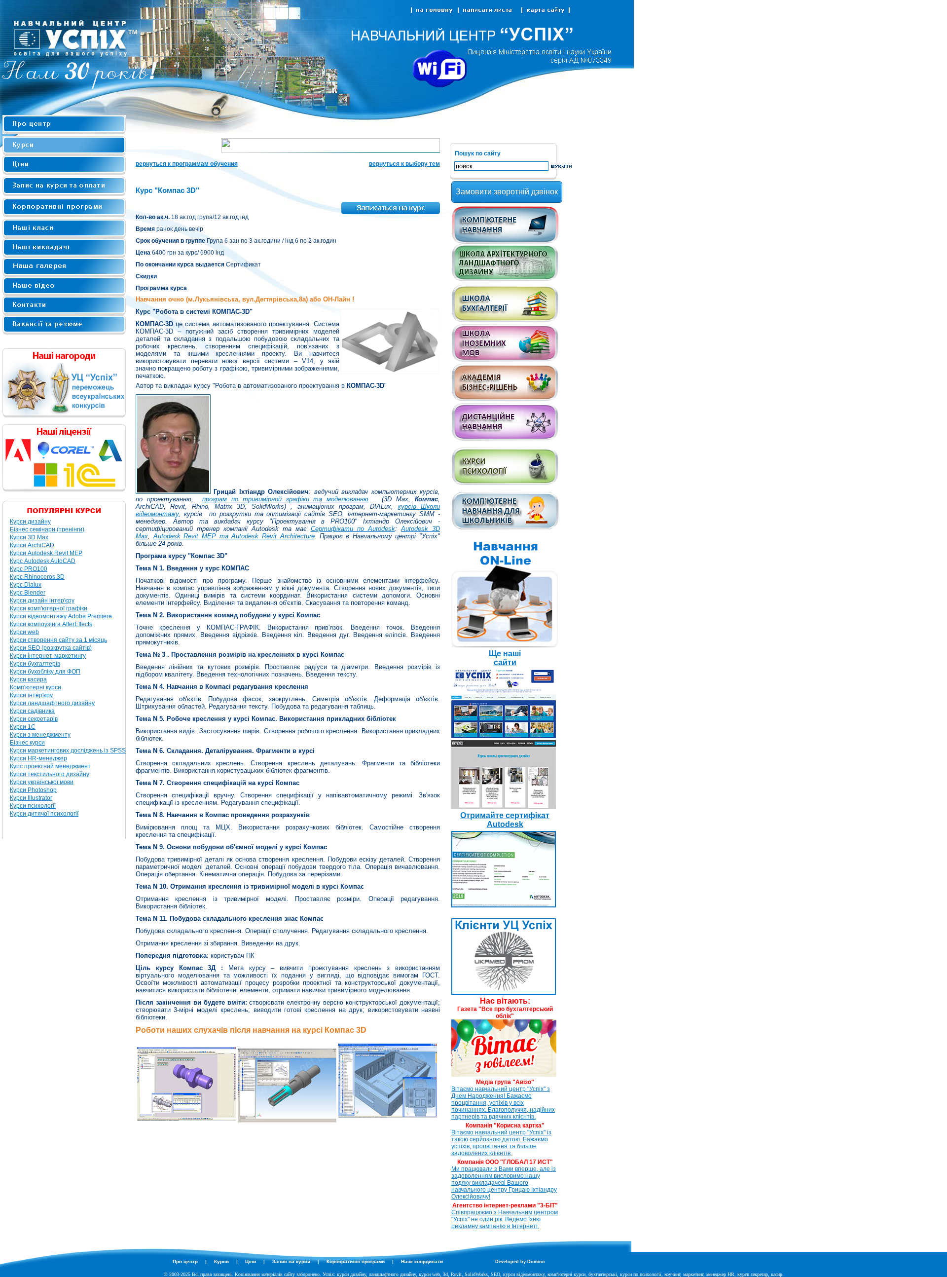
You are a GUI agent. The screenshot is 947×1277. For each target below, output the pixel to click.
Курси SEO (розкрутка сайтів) (51, 647)
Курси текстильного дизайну (49, 774)
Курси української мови (41, 782)
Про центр (185, 1261)
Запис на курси (291, 1261)
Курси (221, 1261)
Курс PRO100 (28, 568)
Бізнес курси (27, 742)
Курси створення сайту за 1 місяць (58, 640)
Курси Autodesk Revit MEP (46, 553)
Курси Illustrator (31, 797)
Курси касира (28, 679)
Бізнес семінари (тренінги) (47, 529)
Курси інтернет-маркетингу (48, 655)
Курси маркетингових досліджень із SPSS (68, 750)
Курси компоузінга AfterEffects (51, 624)
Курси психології (33, 805)
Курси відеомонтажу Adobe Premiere (61, 616)
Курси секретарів (34, 718)
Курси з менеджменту (40, 734)
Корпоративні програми (356, 1261)
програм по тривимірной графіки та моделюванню (285, 499)
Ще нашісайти (505, 658)
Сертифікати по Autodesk (353, 528)
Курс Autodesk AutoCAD (42, 561)
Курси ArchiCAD (32, 545)
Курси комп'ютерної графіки (48, 608)
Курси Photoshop (33, 790)
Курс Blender (27, 592)
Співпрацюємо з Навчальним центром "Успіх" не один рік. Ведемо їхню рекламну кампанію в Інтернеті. (504, 1219)
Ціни (250, 1261)
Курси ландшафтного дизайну (52, 703)
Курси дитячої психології (44, 813)
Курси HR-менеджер (38, 758)
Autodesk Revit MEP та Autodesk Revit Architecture (234, 536)
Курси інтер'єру (31, 695)
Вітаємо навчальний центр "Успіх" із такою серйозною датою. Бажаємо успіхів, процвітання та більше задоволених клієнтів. (501, 1143)
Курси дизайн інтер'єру (42, 600)
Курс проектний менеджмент (50, 766)
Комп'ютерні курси (35, 687)
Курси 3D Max (29, 537)
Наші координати (422, 1261)
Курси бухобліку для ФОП (45, 671)
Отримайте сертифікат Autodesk (504, 819)
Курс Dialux (25, 584)
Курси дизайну (30, 521)
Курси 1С (23, 726)
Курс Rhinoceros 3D (37, 576)
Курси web (24, 632)
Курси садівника (32, 711)
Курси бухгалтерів (35, 663)
